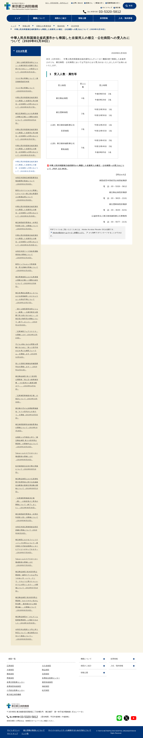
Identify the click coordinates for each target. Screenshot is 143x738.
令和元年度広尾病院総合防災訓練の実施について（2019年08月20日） (26, 530)
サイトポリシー (13, 730)
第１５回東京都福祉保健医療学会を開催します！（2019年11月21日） (26, 367)
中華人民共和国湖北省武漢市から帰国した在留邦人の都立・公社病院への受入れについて (85, 167)
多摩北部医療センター (16, 682)
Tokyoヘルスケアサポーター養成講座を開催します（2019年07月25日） (26, 562)
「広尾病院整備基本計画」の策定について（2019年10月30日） (26, 399)
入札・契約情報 (125, 18)
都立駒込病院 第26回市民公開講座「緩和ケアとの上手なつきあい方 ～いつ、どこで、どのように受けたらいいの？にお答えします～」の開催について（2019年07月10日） (26, 581)
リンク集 (25, 734)
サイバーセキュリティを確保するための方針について (69, 730)
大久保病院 (46, 666)
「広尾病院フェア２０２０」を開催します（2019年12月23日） (26, 334)
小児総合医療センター (16, 690)
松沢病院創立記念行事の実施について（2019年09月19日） (26, 469)
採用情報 (104, 18)
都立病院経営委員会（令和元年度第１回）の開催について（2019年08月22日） (26, 517)
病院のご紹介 (61, 18)
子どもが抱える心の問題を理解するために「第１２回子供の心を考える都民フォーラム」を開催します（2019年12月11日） (26, 350)
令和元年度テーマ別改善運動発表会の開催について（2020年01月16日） (26, 254)
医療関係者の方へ (113, 3)
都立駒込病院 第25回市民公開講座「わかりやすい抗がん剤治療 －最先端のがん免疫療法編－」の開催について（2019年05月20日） (26, 604)
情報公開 (82, 18)
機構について (39, 18)
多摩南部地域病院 (14, 686)
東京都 (118, 7)
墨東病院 (10, 678)
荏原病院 (45, 674)
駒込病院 (45, 670)
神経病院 (45, 686)
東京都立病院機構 (14, 694)
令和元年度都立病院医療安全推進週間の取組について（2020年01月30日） (26, 181)
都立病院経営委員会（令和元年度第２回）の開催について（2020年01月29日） (26, 226)
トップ (17, 18)
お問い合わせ (78, 3)
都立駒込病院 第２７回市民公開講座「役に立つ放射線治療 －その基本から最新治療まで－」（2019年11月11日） (26, 382)
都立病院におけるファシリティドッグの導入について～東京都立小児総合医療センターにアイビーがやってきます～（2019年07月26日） (26, 546)
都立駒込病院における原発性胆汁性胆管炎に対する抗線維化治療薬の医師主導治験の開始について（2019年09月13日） (26, 485)
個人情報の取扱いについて (34, 730)
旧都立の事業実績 (43, 26)
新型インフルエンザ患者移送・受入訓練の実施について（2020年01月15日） (26, 267)
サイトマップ (107, 7)
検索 (131, 6)
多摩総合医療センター (51, 678)
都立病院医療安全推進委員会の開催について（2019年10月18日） (26, 428)
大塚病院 (10, 670)
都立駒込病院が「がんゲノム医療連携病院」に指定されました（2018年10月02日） (26, 620)
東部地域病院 (47, 682)
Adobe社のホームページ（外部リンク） (69, 233)
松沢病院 (45, 690)
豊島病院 (10, 674)
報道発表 (61, 26)
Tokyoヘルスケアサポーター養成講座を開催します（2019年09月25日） (26, 456)
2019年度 (75, 26)
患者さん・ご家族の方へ (95, 3)
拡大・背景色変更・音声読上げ (56, 3)
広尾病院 (10, 666)
